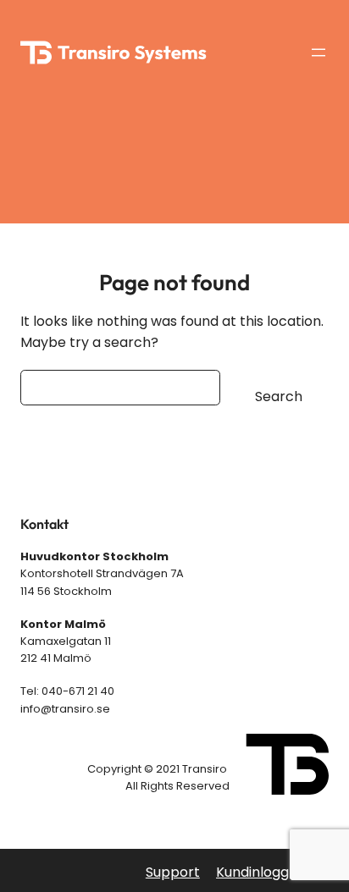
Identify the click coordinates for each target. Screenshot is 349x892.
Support (173, 872)
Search (278, 396)
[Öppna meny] (318, 52)
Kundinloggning (266, 872)
